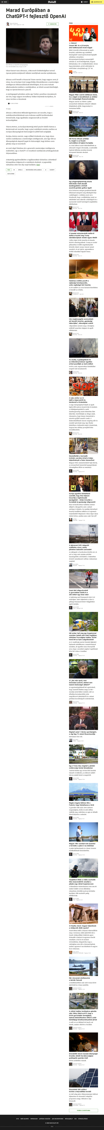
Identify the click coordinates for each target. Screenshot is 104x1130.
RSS (75, 1118)
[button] (8, 170)
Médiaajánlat (69, 1118)
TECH (11, 24)
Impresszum (34, 1118)
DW (38, 165)
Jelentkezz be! (98, 2)
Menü (5, 2)
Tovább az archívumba (83, 1110)
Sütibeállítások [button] (83, 1118)
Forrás (9, 108)
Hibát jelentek (24, 1118)
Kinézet (86, 2)
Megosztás (53, 24)
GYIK (17, 1118)
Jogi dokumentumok (57, 1118)
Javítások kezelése (44, 1118)
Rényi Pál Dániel (14, 23)
